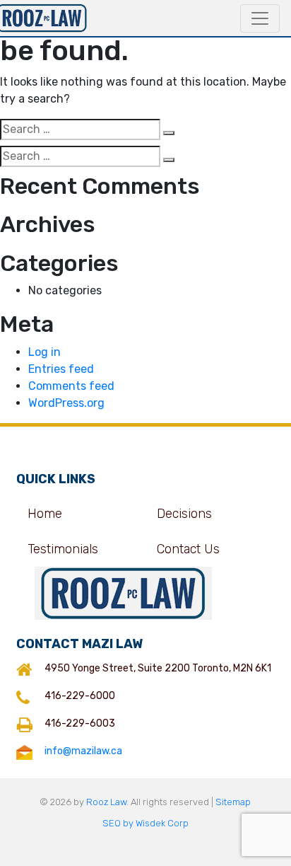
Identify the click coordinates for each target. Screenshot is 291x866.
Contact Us (188, 549)
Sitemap (233, 802)
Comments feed (71, 386)
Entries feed (61, 369)
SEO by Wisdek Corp (145, 823)
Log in (44, 352)
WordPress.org (66, 403)
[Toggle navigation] (260, 18)
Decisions (184, 513)
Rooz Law (106, 802)
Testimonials (63, 549)
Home (45, 513)
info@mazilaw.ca (83, 751)
